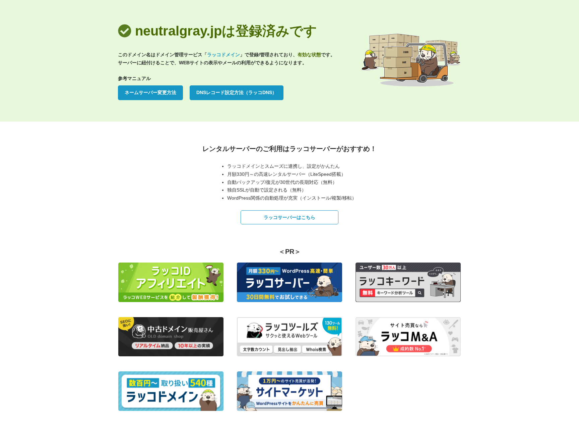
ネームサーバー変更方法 (150, 92)
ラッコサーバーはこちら (289, 217)
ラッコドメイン (223, 54)
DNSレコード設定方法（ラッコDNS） (236, 92)
